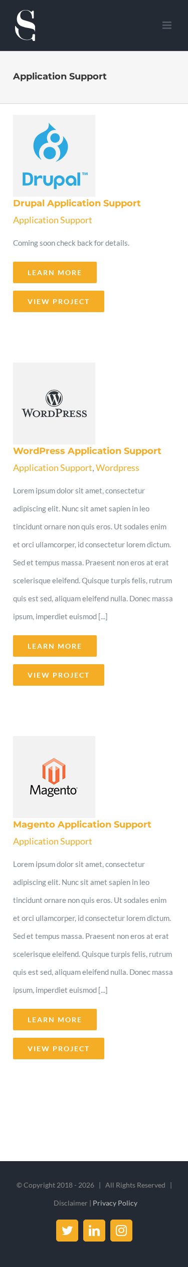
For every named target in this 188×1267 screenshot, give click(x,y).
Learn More (55, 272)
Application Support (52, 219)
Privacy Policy (115, 1203)
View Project (59, 301)
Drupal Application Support (91, 156)
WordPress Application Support (91, 404)
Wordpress (117, 467)
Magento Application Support (91, 777)
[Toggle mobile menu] (167, 25)
